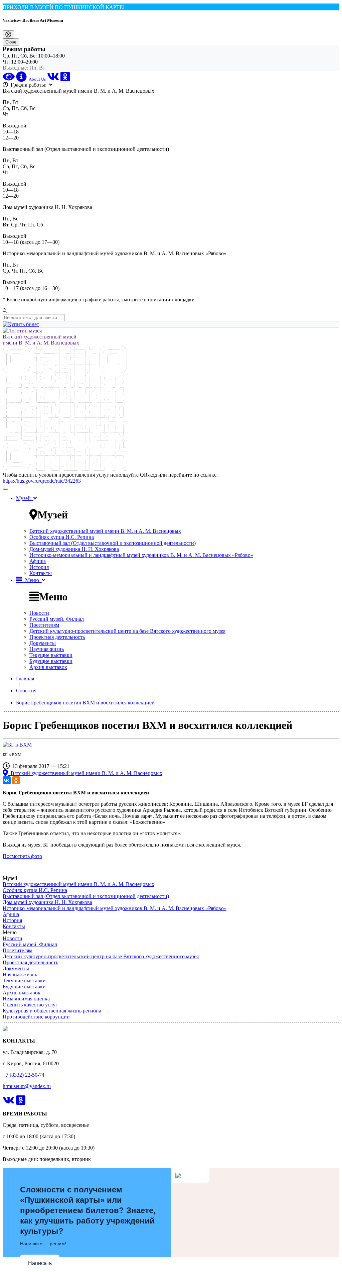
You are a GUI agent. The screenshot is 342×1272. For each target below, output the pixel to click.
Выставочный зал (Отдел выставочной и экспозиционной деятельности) (112, 543)
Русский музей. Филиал (56, 619)
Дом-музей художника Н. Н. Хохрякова (74, 549)
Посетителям (44, 625)
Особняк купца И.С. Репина (61, 537)
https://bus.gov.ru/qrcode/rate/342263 (42, 481)
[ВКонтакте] (7, 780)
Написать (40, 1263)
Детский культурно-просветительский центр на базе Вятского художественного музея (127, 631)
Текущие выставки (50, 655)
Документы (42, 643)
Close (10, 41)
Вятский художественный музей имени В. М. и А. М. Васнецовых (105, 531)
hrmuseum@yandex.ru (27, 1086)
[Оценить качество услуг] (65, 469)
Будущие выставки (50, 661)
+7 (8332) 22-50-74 (23, 1075)
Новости (39, 613)
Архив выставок (48, 667)
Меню (32, 580)
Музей (24, 498)
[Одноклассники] (16, 780)
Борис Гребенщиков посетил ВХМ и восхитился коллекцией (85, 702)
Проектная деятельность (57, 637)
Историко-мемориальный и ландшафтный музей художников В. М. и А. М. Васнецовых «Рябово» (141, 555)
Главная (25, 678)
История (39, 567)
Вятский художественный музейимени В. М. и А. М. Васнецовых (41, 340)
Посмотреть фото (22, 856)
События (26, 690)
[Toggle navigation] (5, 489)
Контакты (40, 573)
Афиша (37, 561)
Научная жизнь (46, 649)
